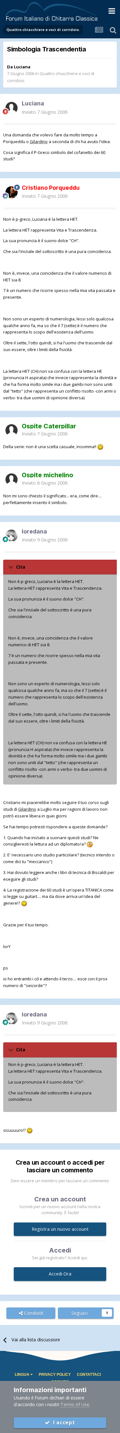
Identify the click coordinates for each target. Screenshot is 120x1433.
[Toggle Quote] (11, 566)
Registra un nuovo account (60, 1229)
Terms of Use (74, 1404)
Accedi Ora (60, 1274)
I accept (62, 1422)
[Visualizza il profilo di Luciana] (11, 108)
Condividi (33, 1313)
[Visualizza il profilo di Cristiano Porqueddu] (11, 192)
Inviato (45, 112)
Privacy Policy (55, 1374)
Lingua (22, 1374)
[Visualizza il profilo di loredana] (11, 535)
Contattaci (89, 1374)
